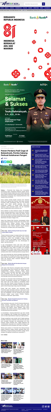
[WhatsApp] (7, 161)
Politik (25, 8)
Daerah (12, 8)
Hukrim (30, 8)
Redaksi (23, 409)
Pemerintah (18, 8)
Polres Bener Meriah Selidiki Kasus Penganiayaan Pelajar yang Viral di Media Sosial (41, 171)
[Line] (10, 161)
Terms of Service (25, 410)
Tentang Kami (29, 409)
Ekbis (41, 8)
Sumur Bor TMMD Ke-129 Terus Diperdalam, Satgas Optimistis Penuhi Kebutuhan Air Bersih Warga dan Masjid (42, 182)
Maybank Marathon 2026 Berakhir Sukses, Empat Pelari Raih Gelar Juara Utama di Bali (42, 155)
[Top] (48, 410)
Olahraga (47, 8)
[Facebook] (2, 161)
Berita (6, 8)
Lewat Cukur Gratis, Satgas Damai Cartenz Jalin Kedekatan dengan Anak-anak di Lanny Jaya (41, 176)
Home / (2, 146)
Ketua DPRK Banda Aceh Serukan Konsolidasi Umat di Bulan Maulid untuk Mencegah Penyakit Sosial (42, 187)
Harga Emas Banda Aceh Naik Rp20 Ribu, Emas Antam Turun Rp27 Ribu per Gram (41, 166)
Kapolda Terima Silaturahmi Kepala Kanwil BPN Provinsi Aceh (41, 151)
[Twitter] (4, 161)
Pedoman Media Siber (37, 409)
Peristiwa (36, 8)
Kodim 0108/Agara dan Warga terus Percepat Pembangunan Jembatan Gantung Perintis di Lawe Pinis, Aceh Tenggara (42, 161)
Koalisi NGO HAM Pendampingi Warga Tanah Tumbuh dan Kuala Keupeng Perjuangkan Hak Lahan (41, 193)
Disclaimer (45, 409)
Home (2, 8)
